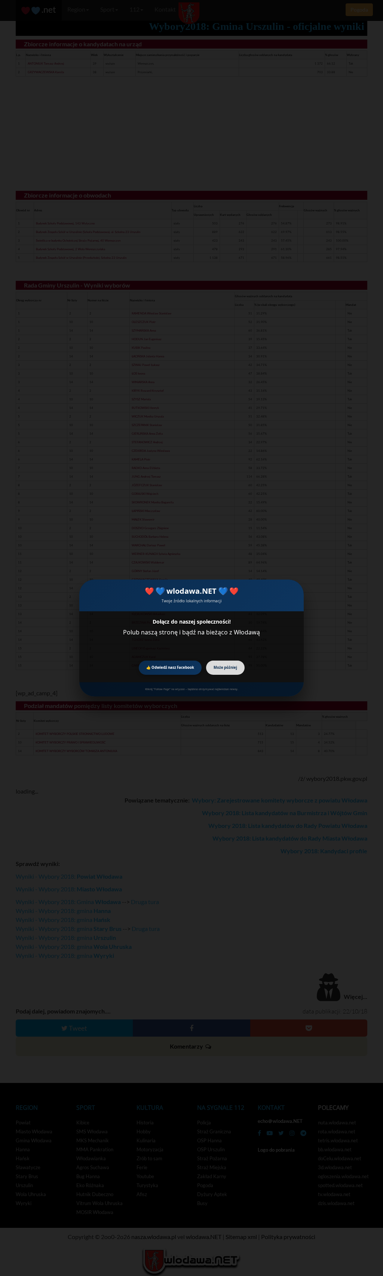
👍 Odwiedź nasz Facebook (170, 667)
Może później (225, 667)
